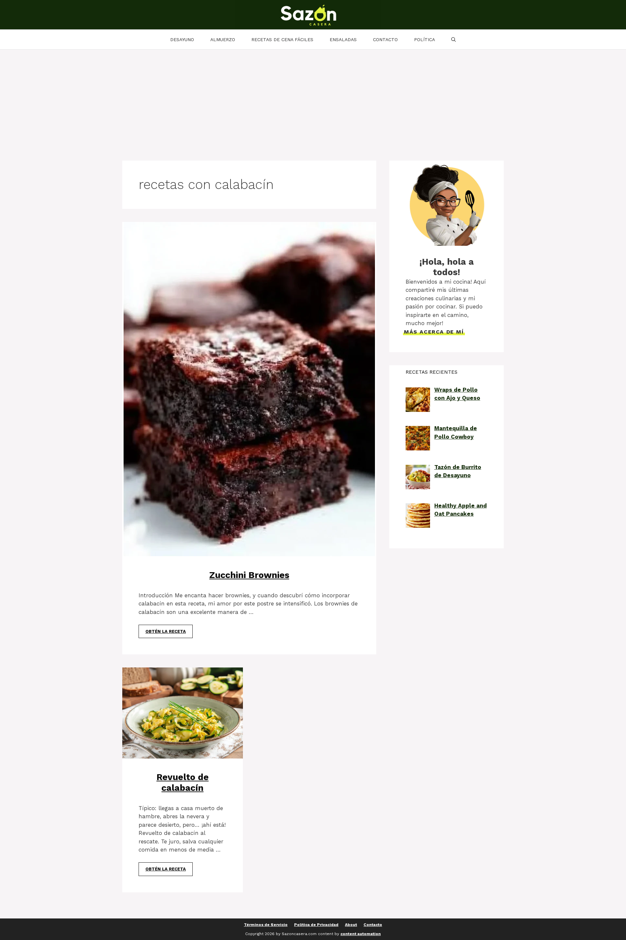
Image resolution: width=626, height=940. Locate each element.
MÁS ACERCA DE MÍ (434, 332)
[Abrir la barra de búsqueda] (453, 39)
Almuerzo (222, 39)
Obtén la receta (165, 631)
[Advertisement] (313, 98)
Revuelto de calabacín (182, 782)
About (351, 924)
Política (424, 39)
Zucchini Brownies (249, 575)
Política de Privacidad (316, 924)
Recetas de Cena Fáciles (282, 39)
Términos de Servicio (266, 924)
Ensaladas (343, 39)
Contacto (385, 39)
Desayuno (182, 39)
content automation (360, 934)
